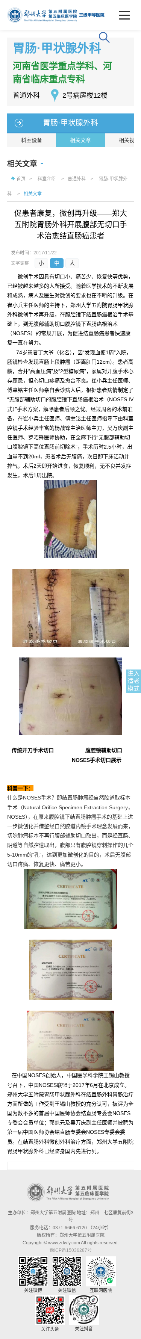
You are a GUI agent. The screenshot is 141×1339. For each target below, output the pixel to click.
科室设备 (31, 140)
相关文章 (80, 140)
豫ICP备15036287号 (71, 1250)
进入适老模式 (133, 681)
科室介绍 (47, 178)
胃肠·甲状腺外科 (70, 123)
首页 (21, 178)
